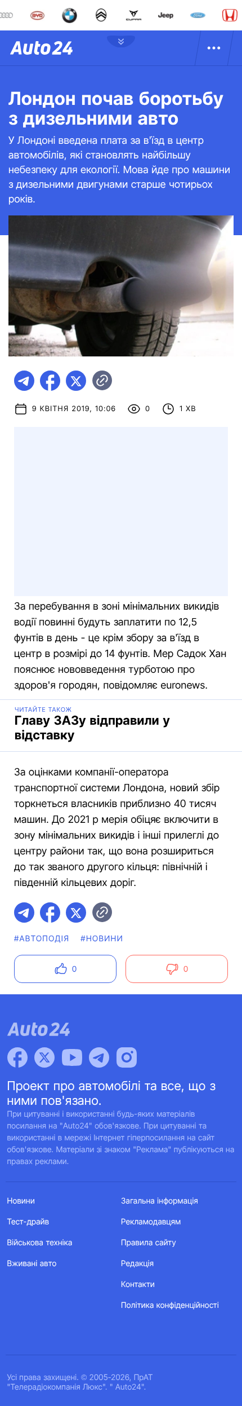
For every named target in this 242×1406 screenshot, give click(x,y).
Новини (21, 1201)
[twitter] (76, 381)
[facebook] (50, 381)
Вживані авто (32, 1263)
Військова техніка (40, 1243)
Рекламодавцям (151, 1222)
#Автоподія (41, 939)
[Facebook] (17, 1057)
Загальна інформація (159, 1201)
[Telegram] (99, 1057)
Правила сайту (148, 1243)
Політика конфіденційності (170, 1305)
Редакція (137, 1263)
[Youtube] (72, 1057)
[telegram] (24, 381)
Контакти (138, 1284)
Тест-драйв (28, 1222)
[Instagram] (126, 1057)
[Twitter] (44, 1057)
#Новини (101, 939)
